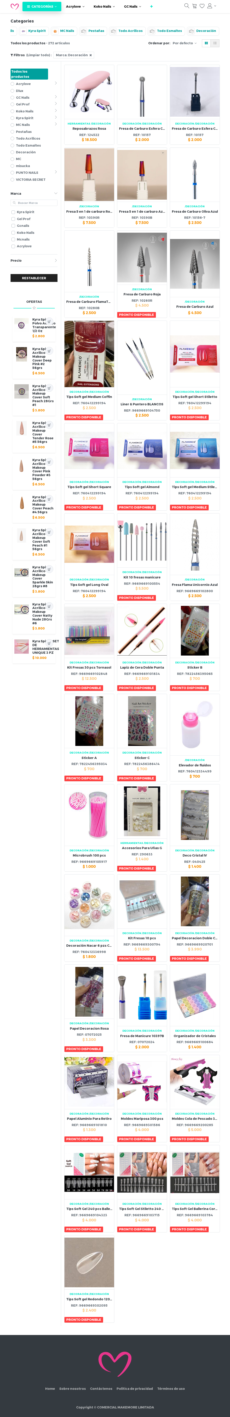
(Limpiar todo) (38, 55)
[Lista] (214, 43)
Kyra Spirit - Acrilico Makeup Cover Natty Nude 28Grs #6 (42, 613)
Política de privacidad (135, 1388)
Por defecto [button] (183, 43)
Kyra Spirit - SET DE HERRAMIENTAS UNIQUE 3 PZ (45, 646)
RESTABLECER (34, 278)
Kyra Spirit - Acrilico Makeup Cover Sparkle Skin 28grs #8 (42, 576)
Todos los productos (20, 73)
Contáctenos (101, 1388)
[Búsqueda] (186, 7)
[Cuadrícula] (206, 43)
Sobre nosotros (72, 1388)
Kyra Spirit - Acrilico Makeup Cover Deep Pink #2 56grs (42, 358)
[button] (151, 6)
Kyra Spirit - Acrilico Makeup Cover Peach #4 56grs (42, 504)
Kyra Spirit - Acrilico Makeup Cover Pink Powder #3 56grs (42, 469)
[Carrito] (194, 7)
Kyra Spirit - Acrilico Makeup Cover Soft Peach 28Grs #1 (43, 395)
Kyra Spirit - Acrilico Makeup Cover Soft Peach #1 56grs (42, 539)
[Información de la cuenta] (211, 5)
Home (50, 1388)
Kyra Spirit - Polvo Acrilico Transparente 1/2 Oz (44, 324)
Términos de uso (171, 1388)
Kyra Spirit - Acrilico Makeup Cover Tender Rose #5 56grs (42, 432)
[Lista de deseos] (202, 7)
